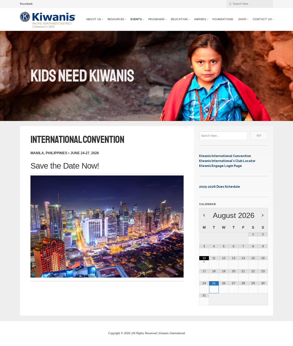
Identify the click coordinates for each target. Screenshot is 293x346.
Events (136, 19)
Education (179, 19)
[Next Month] (263, 216)
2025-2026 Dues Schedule (219, 186)
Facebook (26, 3)
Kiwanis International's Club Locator (227, 161)
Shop (242, 19)
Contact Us (262, 19)
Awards (200, 19)
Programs (156, 19)
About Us (93, 19)
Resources (116, 19)
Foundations (223, 19)
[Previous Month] (204, 216)
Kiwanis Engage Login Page (220, 166)
